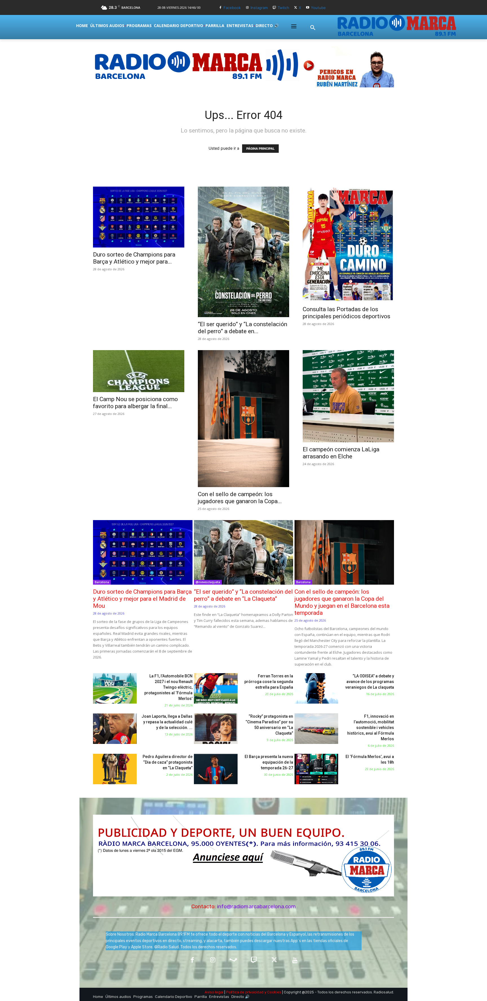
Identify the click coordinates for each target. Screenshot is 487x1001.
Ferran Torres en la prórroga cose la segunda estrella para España (268, 682)
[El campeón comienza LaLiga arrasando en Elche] (348, 396)
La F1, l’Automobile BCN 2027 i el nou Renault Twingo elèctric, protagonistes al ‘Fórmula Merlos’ (168, 687)
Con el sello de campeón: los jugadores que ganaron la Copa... (240, 498)
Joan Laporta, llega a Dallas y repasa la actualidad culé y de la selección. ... (166, 722)
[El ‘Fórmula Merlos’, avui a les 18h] (316, 769)
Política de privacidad (245, 992)
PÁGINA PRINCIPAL (260, 149)
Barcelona (102, 582)
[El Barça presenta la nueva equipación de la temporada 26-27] (216, 769)
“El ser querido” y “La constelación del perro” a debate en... (242, 328)
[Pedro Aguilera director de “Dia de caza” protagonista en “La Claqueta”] (115, 769)
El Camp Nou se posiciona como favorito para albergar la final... (135, 403)
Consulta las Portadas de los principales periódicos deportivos (346, 313)
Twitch (283, 7)
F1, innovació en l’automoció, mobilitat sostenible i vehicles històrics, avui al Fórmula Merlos (370, 727)
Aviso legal (214, 992)
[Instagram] (247, 7)
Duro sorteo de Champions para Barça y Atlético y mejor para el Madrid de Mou (142, 598)
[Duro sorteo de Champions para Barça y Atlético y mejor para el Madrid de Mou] (138, 217)
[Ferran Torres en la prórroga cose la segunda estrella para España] (216, 688)
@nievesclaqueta (208, 582)
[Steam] (233, 960)
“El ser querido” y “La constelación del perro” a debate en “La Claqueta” (243, 595)
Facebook (232, 7)
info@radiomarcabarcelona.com (256, 906)
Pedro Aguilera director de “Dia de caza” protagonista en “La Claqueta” (167, 762)
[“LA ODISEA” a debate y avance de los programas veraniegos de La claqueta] (316, 688)
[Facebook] (220, 7)
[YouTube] (295, 960)
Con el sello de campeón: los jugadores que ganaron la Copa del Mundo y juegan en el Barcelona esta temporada (342, 602)
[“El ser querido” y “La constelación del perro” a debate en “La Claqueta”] (243, 252)
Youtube (318, 7)
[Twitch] (274, 7)
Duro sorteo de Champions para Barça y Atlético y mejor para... (134, 258)
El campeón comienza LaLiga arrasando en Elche (341, 453)
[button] (313, 28)
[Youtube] (307, 7)
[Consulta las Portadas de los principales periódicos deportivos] (348, 244)
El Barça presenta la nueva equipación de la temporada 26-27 (269, 762)
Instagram (259, 7)
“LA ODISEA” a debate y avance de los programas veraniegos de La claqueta (369, 682)
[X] (295, 7)
